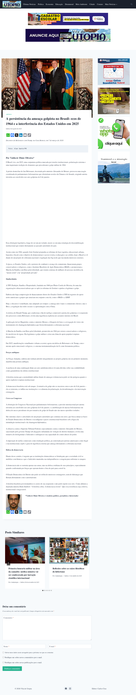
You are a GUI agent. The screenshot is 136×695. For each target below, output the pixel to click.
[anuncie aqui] (68, 41)
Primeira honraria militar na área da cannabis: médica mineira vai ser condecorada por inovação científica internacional (24, 573)
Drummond (69, 4)
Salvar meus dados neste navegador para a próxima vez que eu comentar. (29, 652)
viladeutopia (14, 582)
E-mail (52, 646)
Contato (100, 4)
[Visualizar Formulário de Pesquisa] (131, 4)
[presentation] (25, 550)
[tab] (42, 590)
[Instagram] (70, 688)
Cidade (92, 4)
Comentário (9, 618)
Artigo (9, 114)
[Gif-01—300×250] (114, 71)
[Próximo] (85, 562)
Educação (59, 4)
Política (41, 4)
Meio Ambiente (81, 4)
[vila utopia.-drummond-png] (114, 167)
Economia (49, 4)
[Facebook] (66, 688)
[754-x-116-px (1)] (68, 24)
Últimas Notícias (29, 4)
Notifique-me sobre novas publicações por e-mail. (23, 662)
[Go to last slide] (8, 562)
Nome (6, 646)
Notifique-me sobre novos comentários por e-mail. (23, 657)
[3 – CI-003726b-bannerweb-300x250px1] (114, 101)
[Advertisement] (47, 197)
